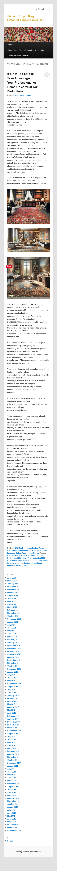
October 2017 (13, 698)
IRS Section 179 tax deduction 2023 (31, 558)
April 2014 (11, 777)
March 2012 (12, 821)
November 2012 (13, 801)
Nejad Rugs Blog (20, 16)
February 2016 (13, 716)
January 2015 (13, 754)
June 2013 (11, 789)
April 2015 (11, 745)
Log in (10, 840)
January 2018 (13, 695)
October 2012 (13, 804)
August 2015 (12, 733)
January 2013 (13, 798)
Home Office (12, 550)
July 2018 (11, 689)
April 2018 (11, 692)
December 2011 (13, 824)
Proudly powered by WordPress (28, 851)
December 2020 (13, 645)
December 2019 (13, 660)
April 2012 (11, 818)
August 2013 (12, 786)
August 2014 (12, 766)
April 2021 (11, 633)
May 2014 (11, 774)
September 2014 (14, 763)
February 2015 (13, 751)
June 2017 (11, 701)
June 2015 (11, 739)
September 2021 (14, 618)
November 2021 (13, 613)
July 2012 (11, 810)
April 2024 (11, 577)
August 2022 (12, 595)
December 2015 (13, 721)
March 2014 (12, 780)
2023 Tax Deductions (23, 548)
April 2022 (11, 604)
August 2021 (12, 622)
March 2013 (12, 795)
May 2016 (11, 710)
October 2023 (13, 592)
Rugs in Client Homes (30, 553)
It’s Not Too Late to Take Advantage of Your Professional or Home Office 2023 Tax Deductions (22, 82)
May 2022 (11, 601)
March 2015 (12, 748)
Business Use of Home (16, 555)
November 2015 (13, 724)
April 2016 (11, 713)
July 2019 (11, 674)
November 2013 (13, 783)
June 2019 (11, 677)
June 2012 (11, 813)
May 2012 (11, 816)
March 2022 (12, 607)
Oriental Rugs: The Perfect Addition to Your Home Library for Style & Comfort (26, 53)
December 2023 (13, 586)
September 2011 (14, 830)
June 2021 (11, 627)
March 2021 (12, 636)
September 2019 (14, 669)
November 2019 (13, 663)
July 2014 (11, 768)
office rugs (19, 563)
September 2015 (14, 730)
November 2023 (13, 589)
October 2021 (13, 616)
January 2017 (13, 707)
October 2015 (13, 727)
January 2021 (13, 642)
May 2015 (11, 742)
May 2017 (11, 704)
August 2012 (12, 807)
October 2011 (13, 827)
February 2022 (13, 610)
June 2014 (11, 771)
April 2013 (11, 792)
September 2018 (14, 683)
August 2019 (12, 672)
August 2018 (12, 686)
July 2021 (11, 624)
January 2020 (13, 657)
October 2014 (13, 760)
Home (10, 44)
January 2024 (13, 583)
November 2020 (13, 648)
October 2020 (13, 651)
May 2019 (11, 680)
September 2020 (14, 654)
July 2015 (11, 736)
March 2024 (12, 580)
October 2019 (13, 666)
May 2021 (11, 630)
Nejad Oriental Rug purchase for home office (24, 560)
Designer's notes (39, 548)
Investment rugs (24, 550)
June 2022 (11, 598)
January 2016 (13, 719)
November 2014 (13, 757)
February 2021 (13, 639)
